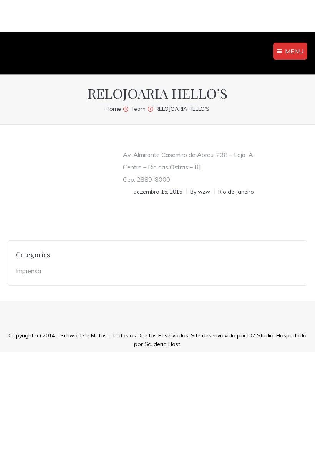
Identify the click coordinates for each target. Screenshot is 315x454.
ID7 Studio (260, 335)
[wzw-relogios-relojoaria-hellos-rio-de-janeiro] (59, 175)
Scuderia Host (162, 343)
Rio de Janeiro (236, 191)
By (200, 191)
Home (113, 108)
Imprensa (28, 271)
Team (138, 108)
